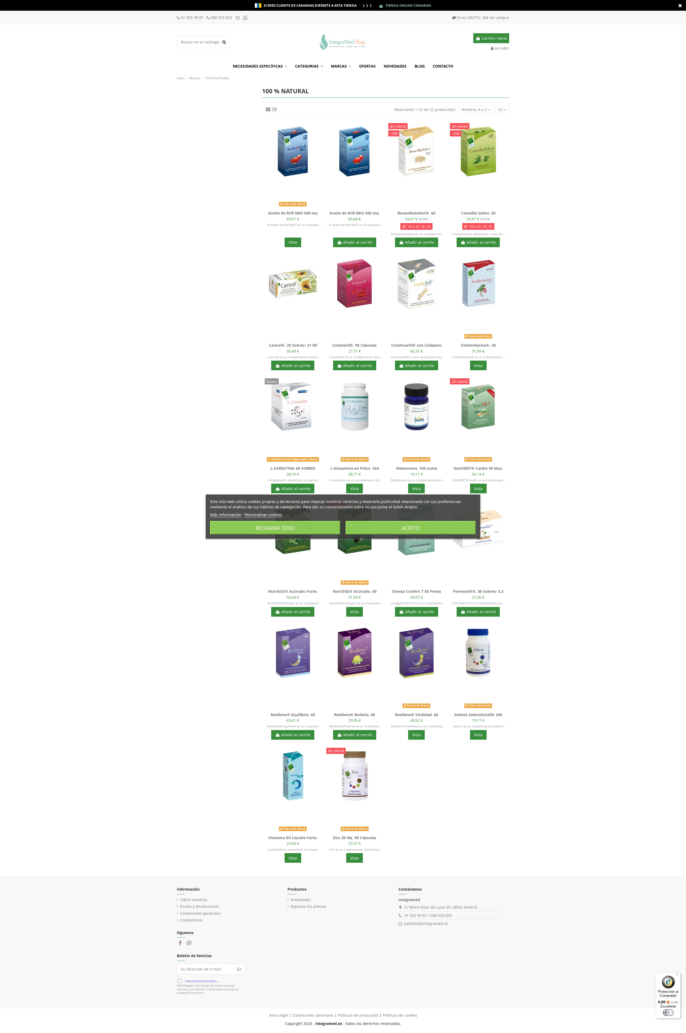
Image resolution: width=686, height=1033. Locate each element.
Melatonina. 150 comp (416, 468)
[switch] (668, 1012)
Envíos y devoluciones (199, 906)
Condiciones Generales (313, 1015)
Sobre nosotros (193, 899)
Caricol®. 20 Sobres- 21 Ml (293, 345)
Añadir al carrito (357, 242)
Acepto (411, 527)
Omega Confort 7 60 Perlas (416, 591)
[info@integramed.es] (238, 17)
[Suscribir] (239, 969)
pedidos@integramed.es (426, 923)
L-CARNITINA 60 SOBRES (292, 468)
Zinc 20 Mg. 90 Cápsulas (354, 837)
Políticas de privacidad (358, 1015)
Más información (225, 514)
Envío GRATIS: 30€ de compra (483, 17)
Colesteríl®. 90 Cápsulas (354, 345)
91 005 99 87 (192, 17)
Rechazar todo (275, 527)
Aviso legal (278, 1015)
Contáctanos (191, 920)
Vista (293, 242)
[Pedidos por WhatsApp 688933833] (245, 17)
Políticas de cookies (400, 1015)
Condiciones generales (200, 913)
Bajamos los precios (308, 906)
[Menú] (677, 976)
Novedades (301, 899)
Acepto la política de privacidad (200, 980)
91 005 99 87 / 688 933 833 (428, 915)
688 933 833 (221, 17)
